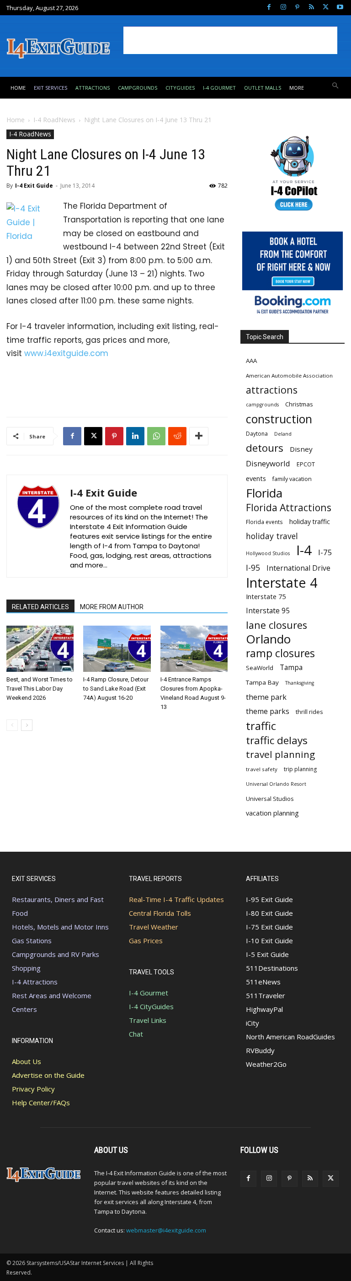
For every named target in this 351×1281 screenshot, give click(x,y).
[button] (335, 86)
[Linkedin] (135, 436)
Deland (283, 433)
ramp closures (280, 653)
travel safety (261, 769)
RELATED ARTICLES (40, 607)
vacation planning (272, 812)
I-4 (304, 550)
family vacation (292, 479)
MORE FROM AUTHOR (112, 607)
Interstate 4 (282, 582)
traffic (261, 726)
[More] (198, 436)
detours (264, 448)
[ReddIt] (177, 436)
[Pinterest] (297, 7)
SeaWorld (259, 668)
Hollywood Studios (268, 553)
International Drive (298, 568)
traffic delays (277, 740)
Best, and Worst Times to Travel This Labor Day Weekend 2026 (39, 688)
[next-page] (26, 725)
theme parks (267, 711)
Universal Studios (270, 799)
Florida (264, 493)
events (256, 478)
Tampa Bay (262, 682)
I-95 (253, 568)
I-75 (325, 552)
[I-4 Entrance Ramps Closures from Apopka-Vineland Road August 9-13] (194, 649)
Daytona (257, 434)
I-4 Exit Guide (34, 185)
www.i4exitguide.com (66, 353)
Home (15, 119)
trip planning (300, 769)
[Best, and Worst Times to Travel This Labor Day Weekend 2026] (40, 649)
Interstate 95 (268, 611)
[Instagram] (283, 7)
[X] (325, 7)
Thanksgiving (299, 683)
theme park (266, 697)
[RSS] (311, 7)
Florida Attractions (288, 507)
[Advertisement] (230, 40)
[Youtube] (340, 7)
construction (279, 419)
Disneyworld (268, 463)
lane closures (276, 625)
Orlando (268, 639)
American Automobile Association (289, 375)
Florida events (264, 521)
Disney (301, 449)
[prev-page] (12, 725)
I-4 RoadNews (54, 119)
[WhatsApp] (156, 436)
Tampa (291, 667)
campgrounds (262, 404)
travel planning (280, 754)
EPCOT (306, 464)
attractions (272, 390)
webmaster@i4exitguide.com (166, 1230)
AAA (251, 361)
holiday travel (272, 536)
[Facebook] (269, 7)
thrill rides (309, 712)
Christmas (299, 404)
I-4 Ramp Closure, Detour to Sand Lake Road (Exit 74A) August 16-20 (116, 688)
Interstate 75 (266, 596)
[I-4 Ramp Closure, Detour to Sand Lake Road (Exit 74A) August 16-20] (116, 649)
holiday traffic (309, 521)
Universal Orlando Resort (276, 784)
